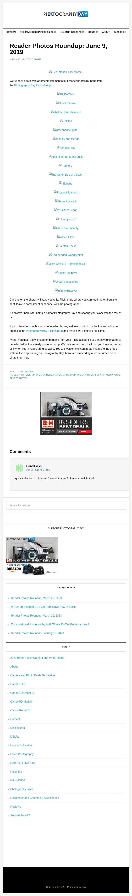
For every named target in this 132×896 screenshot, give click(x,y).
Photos (29, 371)
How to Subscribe (21, 745)
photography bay (63, 375)
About (14, 666)
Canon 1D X (17, 684)
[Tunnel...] (66, 165)
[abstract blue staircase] (66, 112)
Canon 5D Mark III (21, 701)
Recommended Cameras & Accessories (34, 797)
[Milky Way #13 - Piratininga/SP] (66, 263)
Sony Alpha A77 (20, 815)
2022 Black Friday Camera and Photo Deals (37, 657)
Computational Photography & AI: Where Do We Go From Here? (50, 624)
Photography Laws (21, 789)
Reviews (15, 806)
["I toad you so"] (66, 219)
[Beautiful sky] (66, 147)
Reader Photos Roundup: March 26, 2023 (36, 598)
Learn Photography (22, 754)
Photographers (42, 375)
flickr (28, 375)
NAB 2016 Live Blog (22, 762)
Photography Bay (66, 14)
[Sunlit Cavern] (66, 103)
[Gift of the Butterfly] (65, 228)
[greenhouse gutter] (65, 130)
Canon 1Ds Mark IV (22, 692)
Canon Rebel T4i (20, 710)
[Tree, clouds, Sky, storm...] (66, 72)
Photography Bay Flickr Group (32, 85)
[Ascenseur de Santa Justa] (66, 156)
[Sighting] (65, 183)
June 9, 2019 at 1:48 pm (38, 470)
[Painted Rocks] (66, 246)
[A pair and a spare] (65, 281)
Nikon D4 (16, 771)
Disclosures (17, 727)
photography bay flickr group (92, 375)
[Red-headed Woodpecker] (66, 255)
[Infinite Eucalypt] (66, 290)
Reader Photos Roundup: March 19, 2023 (36, 615)
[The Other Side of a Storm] (66, 174)
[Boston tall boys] (66, 272)
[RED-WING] (65, 94)
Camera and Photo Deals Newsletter (32, 675)
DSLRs (14, 736)
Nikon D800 (17, 780)
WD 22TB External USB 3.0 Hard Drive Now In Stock (43, 606)
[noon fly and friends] (66, 138)
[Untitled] (66, 121)
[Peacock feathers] (66, 192)
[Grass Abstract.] (65, 201)
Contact (15, 719)
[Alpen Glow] (65, 237)
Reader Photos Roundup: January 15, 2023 (37, 633)
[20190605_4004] (65, 210)
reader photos (19, 378)
